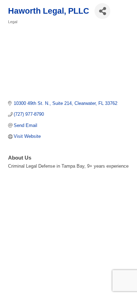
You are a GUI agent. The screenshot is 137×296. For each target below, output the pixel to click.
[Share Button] (102, 11)
